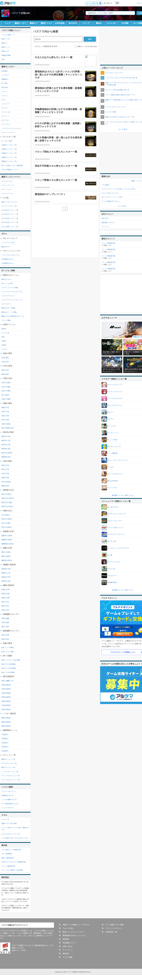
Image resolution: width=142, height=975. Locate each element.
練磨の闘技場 (6, 718)
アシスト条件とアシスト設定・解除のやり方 (15, 829)
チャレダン (112, 23)
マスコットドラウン (8, 132)
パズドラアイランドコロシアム (12, 300)
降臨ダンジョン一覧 (8, 759)
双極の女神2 (5, 593)
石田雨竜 (4, 71)
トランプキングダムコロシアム (12, 291)
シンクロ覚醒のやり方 (9, 799)
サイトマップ (68, 950)
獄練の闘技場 (6, 726)
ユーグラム (5, 75)
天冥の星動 (5, 622)
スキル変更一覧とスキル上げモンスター (15, 838)
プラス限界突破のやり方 (9, 803)
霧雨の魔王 (5, 374)
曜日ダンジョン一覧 (8, 767)
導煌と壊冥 (5, 626)
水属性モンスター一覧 (9, 149)
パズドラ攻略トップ (8, 35)
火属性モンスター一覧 (9, 145)
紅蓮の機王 (5, 357)
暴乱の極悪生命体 (7, 428)
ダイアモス (5, 120)
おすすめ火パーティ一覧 (9, 210)
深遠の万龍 (5, 415)
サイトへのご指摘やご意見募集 (12, 870)
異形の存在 (5, 606)
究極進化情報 (6, 55)
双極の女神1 (5, 589)
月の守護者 (5, 395)
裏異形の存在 (6, 577)
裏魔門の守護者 (6, 535)
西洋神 (3, 328)
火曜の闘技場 (6, 689)
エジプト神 (5, 333)
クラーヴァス (6, 124)
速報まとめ (5, 51)
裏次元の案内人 (6, 494)
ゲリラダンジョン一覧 (9, 763)
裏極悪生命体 (6, 457)
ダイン (3, 99)
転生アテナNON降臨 (8, 664)
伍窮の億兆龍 (6, 424)
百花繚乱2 (4, 738)
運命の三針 (5, 602)
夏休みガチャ (6, 247)
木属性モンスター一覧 (9, 153)
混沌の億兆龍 (6, 481)
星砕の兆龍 (5, 420)
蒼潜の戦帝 (5, 639)
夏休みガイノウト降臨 (9, 312)
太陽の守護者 (6, 399)
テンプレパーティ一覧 (9, 206)
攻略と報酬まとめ (7, 680)
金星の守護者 (6, 391)
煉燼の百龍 (5, 407)
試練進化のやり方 (7, 795)
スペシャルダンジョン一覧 (10, 775)
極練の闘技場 (6, 722)
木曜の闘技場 (6, 697)
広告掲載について (69, 943)
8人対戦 (124, 23)
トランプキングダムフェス (10, 255)
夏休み (99, 23)
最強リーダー (20, 23)
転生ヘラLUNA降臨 (8, 672)
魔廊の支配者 (6, 556)
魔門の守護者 (6, 552)
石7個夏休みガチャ (7, 263)
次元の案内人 (6, 515)
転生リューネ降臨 (7, 647)
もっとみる (122, 206)
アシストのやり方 (7, 808)
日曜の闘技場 (6, 709)
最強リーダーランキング (9, 202)
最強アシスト (47, 23)
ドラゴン (4, 349)
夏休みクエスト (6, 279)
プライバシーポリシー (113, 928)
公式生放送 (60, 23)
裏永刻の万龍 (6, 444)
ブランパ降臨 (6, 320)
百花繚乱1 (4, 734)
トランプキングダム (8, 242)
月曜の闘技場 (6, 685)
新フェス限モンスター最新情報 (12, 165)
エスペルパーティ (7, 181)
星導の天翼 (5, 635)
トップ (8, 23)
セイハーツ (5, 116)
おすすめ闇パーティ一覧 (9, 226)
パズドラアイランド (8, 296)
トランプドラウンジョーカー (11, 128)
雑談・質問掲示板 (7, 858)
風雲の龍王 (5, 370)
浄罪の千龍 (5, 411)
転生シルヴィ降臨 (7, 651)
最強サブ (34, 23)
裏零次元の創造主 (7, 506)
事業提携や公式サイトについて (74, 936)
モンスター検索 (6, 141)
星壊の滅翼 (5, 618)
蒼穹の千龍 (5, 469)
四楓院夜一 (5, 79)
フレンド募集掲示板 (8, 866)
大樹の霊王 (5, 362)
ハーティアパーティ (8, 185)
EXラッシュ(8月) (7, 283)
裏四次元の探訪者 (7, 498)
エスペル (4, 95)
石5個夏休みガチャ (7, 259)
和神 (2, 337)
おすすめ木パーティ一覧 (9, 218)
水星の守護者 (6, 387)
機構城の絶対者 (6, 560)
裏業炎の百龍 (6, 436)
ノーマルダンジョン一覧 (9, 771)
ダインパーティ (6, 189)
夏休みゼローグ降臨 (8, 308)
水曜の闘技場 (6, 693)
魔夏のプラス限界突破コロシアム (12, 316)
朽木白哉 (4, 87)
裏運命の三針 (6, 573)
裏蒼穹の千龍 (6, 440)
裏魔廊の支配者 (6, 539)
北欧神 (3, 345)
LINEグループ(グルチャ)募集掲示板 (13, 862)
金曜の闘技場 (6, 701)
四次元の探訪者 (6, 519)
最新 (133, 181)
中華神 (3, 341)
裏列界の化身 (6, 581)
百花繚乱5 (4, 751)
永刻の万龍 (5, 473)
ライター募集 (68, 957)
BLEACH (73, 23)
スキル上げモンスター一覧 (10, 834)
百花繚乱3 (4, 742)
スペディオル (6, 112)
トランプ (86, 23)
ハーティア (5, 104)
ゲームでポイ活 (92, 3)
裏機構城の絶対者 (7, 544)
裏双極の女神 (6, 569)
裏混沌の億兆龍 (6, 453)
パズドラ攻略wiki (20, 13)
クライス (4, 108)
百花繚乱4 (4, 747)
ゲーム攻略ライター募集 (114, 925)
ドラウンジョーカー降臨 (9, 287)
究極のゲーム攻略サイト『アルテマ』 (77, 925)
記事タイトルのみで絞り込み (87, 46)
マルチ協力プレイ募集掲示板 (11, 849)
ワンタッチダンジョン (9, 791)
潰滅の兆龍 (5, 477)
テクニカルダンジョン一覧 (10, 780)
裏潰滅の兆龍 (6, 448)
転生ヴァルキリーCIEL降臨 (10, 660)
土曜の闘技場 (6, 705)
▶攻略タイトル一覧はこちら (123, 495)
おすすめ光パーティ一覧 (9, 222)
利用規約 (66, 939)
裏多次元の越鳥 (6, 502)
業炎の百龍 (5, 465)
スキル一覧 (5, 819)
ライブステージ (6, 304)
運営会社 (66, 954)
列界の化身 (5, 610)
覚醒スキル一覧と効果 (9, 823)
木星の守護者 (6, 382)
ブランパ (4, 91)
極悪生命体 (5, 486)
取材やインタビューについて (73, 932)
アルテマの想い (68, 928)
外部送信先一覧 (111, 932)
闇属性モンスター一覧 (9, 161)
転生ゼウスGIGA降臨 (8, 668)
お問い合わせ (68, 946)
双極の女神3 (5, 598)
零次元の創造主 (6, 527)
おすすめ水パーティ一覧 (9, 214)
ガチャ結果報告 (6, 854)
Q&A (3, 59)
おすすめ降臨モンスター (9, 169)
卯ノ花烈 (4, 83)
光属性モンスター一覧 (9, 157)
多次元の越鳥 (6, 523)
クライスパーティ (7, 193)
